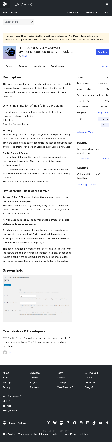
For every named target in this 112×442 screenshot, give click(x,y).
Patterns (34, 387)
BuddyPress (10, 410)
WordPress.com (12, 396)
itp (107, 119)
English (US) (103, 112)
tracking (105, 124)
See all (106, 158)
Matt (6, 401)
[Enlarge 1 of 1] (68, 279)
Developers (63, 382)
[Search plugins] (31, 22)
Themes (34, 377)
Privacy (6, 387)
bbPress (8, 405)
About (6, 373)
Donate (90, 382)
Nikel (24, 56)
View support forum (87, 184)
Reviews (23, 66)
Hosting (7, 382)
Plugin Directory (10, 12)
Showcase (35, 373)
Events (88, 377)
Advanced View (85, 132)
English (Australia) (18, 423)
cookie (101, 119)
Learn (60, 373)
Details (9, 66)
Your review (83, 158)
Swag (89, 387)
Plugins (33, 382)
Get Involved (91, 373)
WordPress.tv (65, 387)
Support (105, 66)
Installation (39, 66)
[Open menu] (107, 4)
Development (57, 66)
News (5, 377)
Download (102, 52)
